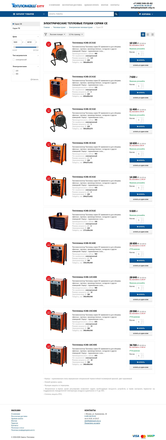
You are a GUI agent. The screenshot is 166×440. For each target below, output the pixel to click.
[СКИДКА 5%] (58, 54)
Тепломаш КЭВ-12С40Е (84, 277)
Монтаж (14, 421)
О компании (15, 414)
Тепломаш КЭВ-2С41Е (84, 76)
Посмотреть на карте (92, 423)
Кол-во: (132, 52)
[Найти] (116, 14)
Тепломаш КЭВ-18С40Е (84, 345)
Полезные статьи (17, 428)
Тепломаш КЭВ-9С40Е (84, 243)
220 (17, 71)
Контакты (14, 425)
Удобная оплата (17, 418)
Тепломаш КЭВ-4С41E (84, 177)
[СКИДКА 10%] (58, 188)
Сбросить (35, 79)
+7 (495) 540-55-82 (143, 3)
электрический (21, 60)
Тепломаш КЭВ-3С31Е (84, 109)
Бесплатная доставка (19, 416)
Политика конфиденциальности (23, 430)
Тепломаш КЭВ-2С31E (84, 43)
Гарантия (14, 423)
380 (17, 74)
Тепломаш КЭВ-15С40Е (84, 311)
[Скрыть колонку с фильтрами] (46, 34)
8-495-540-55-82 (90, 416)
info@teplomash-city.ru (143, 7)
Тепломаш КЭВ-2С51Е (84, 210)
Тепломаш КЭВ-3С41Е (84, 143)
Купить (142, 60)
